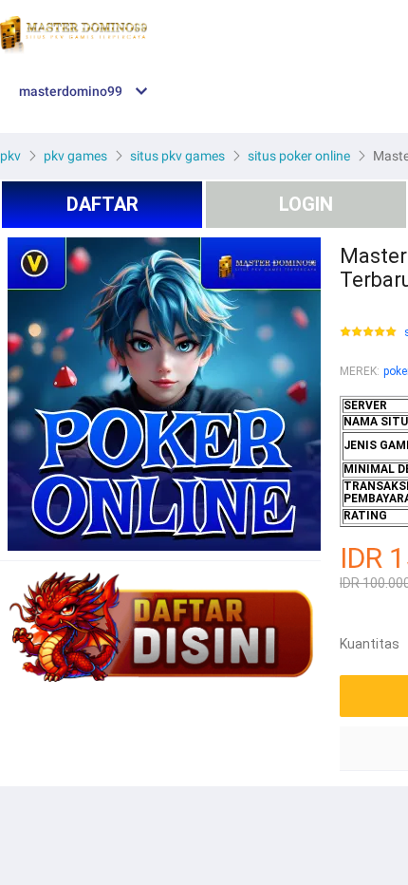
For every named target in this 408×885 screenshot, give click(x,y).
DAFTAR (102, 204)
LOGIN (306, 204)
